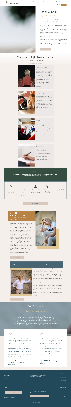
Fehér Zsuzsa (12, 2)
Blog (63, 390)
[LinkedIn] (59, 4)
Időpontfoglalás (63, 377)
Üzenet (6, 387)
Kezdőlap (63, 373)
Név (6, 378)
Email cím (7, 383)
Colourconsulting (62, 387)
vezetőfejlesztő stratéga (14, 3)
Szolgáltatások (63, 380)
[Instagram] (57, 4)
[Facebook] (55, 4)
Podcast (62, 394)
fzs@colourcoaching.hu (11, 397)
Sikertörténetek (63, 384)
